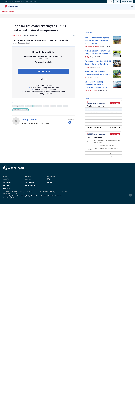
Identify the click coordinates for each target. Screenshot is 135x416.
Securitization (20, 1)
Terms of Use (16, 196)
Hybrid (87, 67)
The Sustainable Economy (20, 109)
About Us (6, 179)
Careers (6, 185)
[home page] (12, 6)
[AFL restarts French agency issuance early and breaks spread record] (117, 40)
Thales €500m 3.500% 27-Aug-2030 (105, 156)
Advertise (28, 179)
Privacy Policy (25, 196)
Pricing (117, 1)
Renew (49, 182)
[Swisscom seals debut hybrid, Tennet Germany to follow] (117, 63)
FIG (86, 77)
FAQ (48, 179)
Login (110, 1)
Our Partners (29, 182)
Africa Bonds (38, 106)
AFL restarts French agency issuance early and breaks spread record (97, 40)
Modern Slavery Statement (39, 196)
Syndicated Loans (91, 90)
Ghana (53, 106)
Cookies (13, 198)
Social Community (31, 185)
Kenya (59, 106)
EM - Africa (29, 106)
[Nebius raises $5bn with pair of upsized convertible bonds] (117, 53)
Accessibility (7, 196)
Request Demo (127, 1)
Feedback (6, 188)
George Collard (29, 119)
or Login (43, 79)
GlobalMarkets (31, 1)
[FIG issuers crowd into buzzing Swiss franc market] (117, 74)
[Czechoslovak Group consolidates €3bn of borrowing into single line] (117, 84)
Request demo (44, 71)
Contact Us (7, 182)
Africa (65, 106)
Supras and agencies (92, 46)
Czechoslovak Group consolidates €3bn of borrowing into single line (96, 84)
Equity (87, 57)
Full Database (115, 103)
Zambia (46, 106)
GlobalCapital (9, 1)
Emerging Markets (8, 11)
